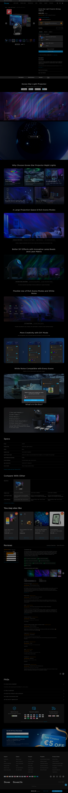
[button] (34, 397)
